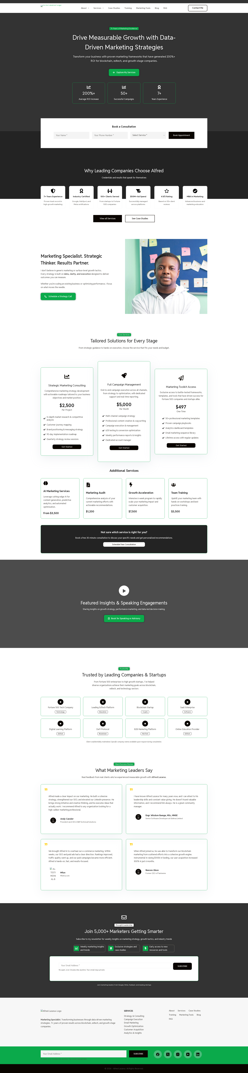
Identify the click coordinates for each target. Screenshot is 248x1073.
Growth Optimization (133, 1026)
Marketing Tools (143, 8)
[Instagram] (178, 1054)
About (84, 8)
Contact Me (197, 8)
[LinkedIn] (198, 1054)
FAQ (165, 8)
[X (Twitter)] (168, 1054)
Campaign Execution (133, 1019)
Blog (157, 8)
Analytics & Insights (133, 1033)
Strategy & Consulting (134, 1016)
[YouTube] (188, 1054)
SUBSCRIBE (182, 966)
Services (97, 8)
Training (128, 8)
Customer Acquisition (134, 1029)
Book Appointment (181, 135)
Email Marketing (131, 1022)
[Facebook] (158, 1054)
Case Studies (114, 8)
